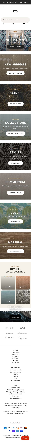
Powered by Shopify (19, 437)
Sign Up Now (15, 46)
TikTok (16, 360)
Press (15, 378)
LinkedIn (16, 356)
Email (16, 350)
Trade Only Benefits (15, 370)
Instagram (16, 354)
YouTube (16, 362)
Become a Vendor (15, 372)
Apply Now (15, 317)
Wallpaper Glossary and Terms (15, 392)
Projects (15, 376)
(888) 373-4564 (15, 368)
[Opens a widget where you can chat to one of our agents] (25, 438)
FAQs (15, 385)
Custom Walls (15, 387)
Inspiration (15, 396)
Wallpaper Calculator (15, 394)
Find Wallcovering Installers (15, 390)
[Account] (4, 24)
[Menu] (3, 7)
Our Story (15, 374)
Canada (15, 423)
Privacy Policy (15, 380)
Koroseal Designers (15, 398)
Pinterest (16, 358)
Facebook (16, 352)
